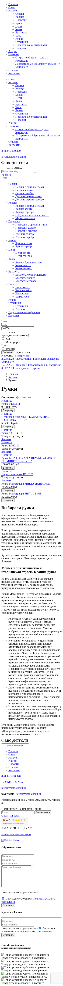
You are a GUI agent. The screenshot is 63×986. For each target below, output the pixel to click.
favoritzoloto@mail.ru (13, 156)
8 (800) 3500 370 (11, 150)
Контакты (14, 73)
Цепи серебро (23, 255)
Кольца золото (24, 208)
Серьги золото (24, 190)
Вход (4, 177)
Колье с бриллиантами (28, 262)
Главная (13, 4)
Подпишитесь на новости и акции (21, 808)
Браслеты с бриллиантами (31, 274)
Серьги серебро (24, 193)
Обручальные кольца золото (32, 215)
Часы (18, 35)
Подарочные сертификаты (31, 44)
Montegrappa (13, 342)
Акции (12, 51)
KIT (8, 338)
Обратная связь (10, 815)
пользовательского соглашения (33, 931)
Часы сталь (22, 293)
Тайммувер (22, 296)
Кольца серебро (24, 212)
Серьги (19, 13)
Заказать (6, 439)
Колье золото (23, 265)
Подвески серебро (26, 230)
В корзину (8, 410)
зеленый (11, 348)
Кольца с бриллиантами (29, 205)
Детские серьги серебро (29, 199)
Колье (18, 29)
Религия (20, 309)
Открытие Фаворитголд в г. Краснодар (38, 364)
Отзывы (13, 70)
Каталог (13, 10)
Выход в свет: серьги (27, 368)
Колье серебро (23, 268)
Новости (13, 54)
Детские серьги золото (28, 196)
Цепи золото (22, 252)
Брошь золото (23, 243)
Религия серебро (25, 237)
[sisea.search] (35, 172)
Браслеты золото (25, 277)
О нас (11, 7)
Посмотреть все (21, 355)
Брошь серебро (24, 246)
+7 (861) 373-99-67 (12, 782)
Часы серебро (23, 290)
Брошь (19, 23)
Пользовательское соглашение (16, 834)
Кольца (19, 16)
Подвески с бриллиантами (31, 224)
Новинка (11, 332)
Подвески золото (25, 227)
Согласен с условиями (28, 930)
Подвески (21, 19)
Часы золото (22, 287)
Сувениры (21, 41)
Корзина (6, 174)
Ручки (19, 38)
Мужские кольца (25, 218)
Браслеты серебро (26, 280)
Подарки (20, 48)
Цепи (18, 26)
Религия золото (24, 233)
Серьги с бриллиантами (29, 186)
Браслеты (21, 32)
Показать (7, 352)
